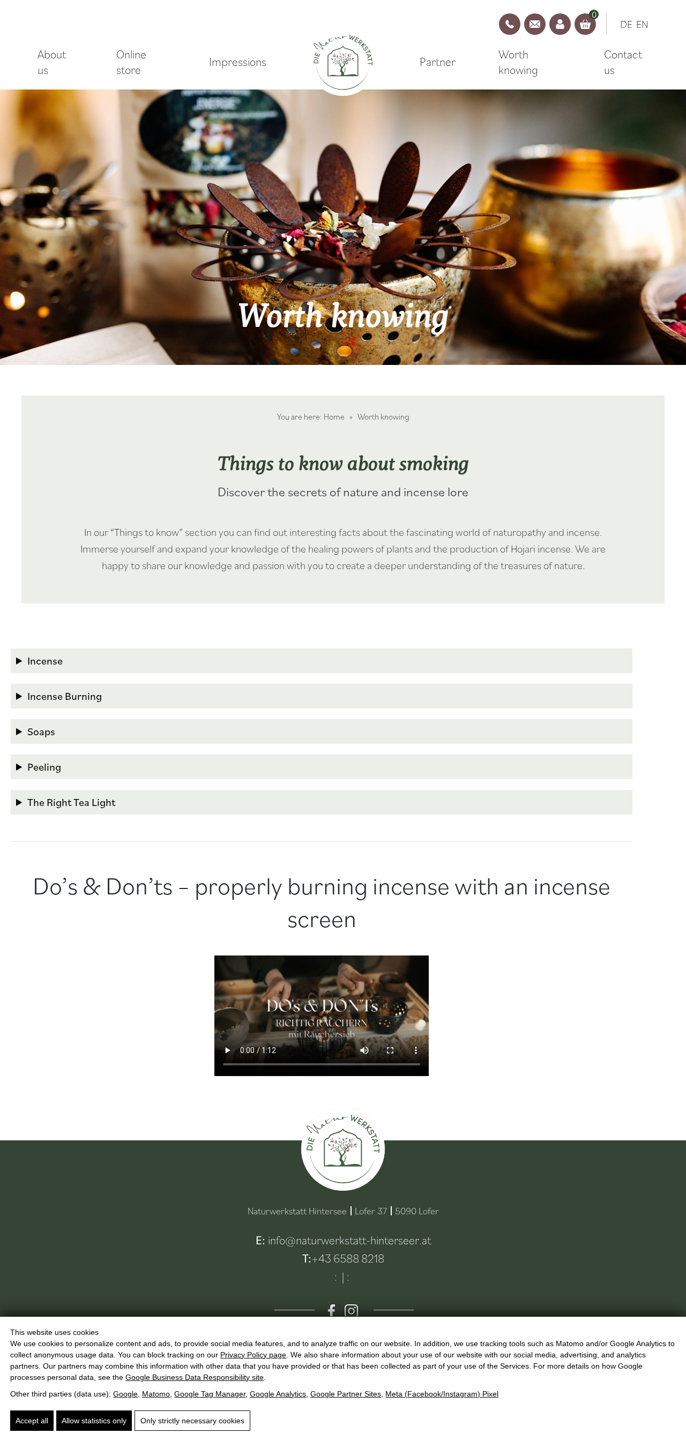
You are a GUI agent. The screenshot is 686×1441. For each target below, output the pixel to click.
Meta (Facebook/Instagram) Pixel (441, 1394)
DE (626, 24)
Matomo (156, 1394)
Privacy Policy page (253, 1354)
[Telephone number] (509, 24)
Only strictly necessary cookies (192, 1420)
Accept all (32, 1420)
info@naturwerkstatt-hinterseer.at (349, 1240)
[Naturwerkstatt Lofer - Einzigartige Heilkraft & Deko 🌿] (343, 62)
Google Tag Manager (209, 1394)
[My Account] (560, 24)
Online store (131, 62)
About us (52, 62)
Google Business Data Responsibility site (194, 1377)
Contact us (623, 62)
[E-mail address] (535, 24)
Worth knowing (518, 62)
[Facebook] (331, 1311)
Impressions (237, 61)
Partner (438, 61)
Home (334, 416)
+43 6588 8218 (347, 1258)
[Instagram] (351, 1311)
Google (125, 1394)
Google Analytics (278, 1394)
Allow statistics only (94, 1420)
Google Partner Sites (345, 1394)
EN (642, 24)
